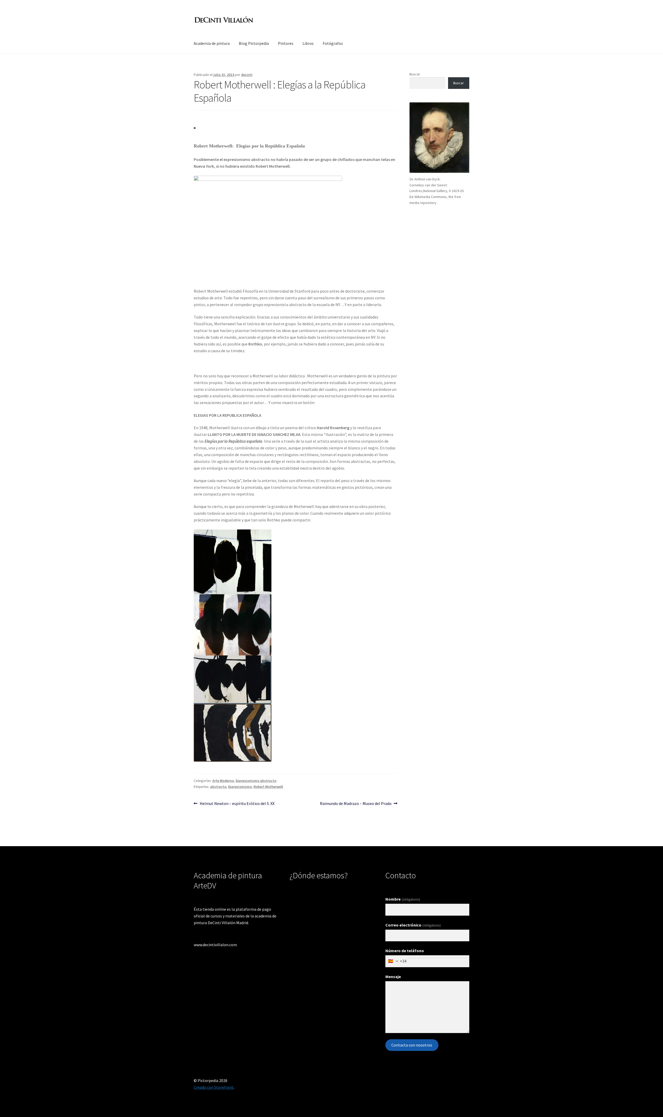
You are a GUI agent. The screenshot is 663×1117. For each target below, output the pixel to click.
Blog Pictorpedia (254, 43)
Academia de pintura (212, 43)
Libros (308, 43)
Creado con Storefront (214, 1087)
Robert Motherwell (268, 786)
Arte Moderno (223, 780)
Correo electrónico (413, 925)
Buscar (414, 74)
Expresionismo (240, 786)
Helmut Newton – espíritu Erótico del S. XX (237, 803)
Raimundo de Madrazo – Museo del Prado (356, 803)
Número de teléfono (404, 950)
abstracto (218, 786)
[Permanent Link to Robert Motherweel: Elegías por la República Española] (195, 128)
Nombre (402, 899)
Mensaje (393, 976)
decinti (247, 74)
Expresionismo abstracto (256, 780)
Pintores (285, 43)
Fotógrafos (333, 43)
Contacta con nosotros (411, 1045)
